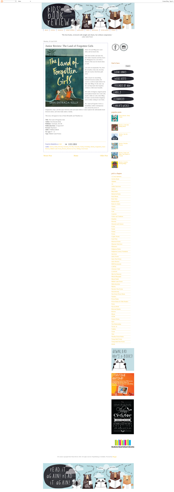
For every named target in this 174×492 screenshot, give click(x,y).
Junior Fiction (115, 256)
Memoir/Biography (116, 276)
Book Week (114, 199)
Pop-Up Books (115, 306)
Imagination (98, 146)
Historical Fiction (115, 241)
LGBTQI (113, 266)
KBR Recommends (116, 264)
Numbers (113, 296)
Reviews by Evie (71, 148)
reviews (53, 30)
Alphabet (113, 181)
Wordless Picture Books (117, 336)
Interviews (114, 254)
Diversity (60, 146)
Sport (112, 321)
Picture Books (115, 299)
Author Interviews (116, 186)
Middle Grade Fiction (55, 148)
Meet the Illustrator (116, 274)
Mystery (113, 286)
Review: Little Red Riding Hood (124, 125)
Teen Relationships (116, 324)
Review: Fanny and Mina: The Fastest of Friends (124, 154)
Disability (113, 219)
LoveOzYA (114, 271)
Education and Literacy (117, 224)
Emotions (66, 146)
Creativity (114, 214)
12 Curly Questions (116, 176)
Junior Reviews (115, 261)
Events (113, 226)
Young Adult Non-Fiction (118, 341)
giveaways (95, 30)
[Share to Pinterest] (76, 144)
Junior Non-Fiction (116, 259)
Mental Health (115, 279)
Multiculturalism (115, 284)
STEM (113, 316)
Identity (93, 146)
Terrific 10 (114, 326)
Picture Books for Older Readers (119, 301)
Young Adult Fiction (116, 339)
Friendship (87, 146)
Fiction (113, 234)
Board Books (114, 196)
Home (76, 156)
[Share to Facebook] (74, 144)
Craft (112, 211)
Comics (113, 209)
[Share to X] (72, 144)
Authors (113, 189)
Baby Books (114, 191)
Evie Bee (71, 146)
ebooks (113, 344)
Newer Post (48, 156)
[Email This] (69, 144)
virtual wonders (70, 30)
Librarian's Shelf (115, 269)
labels (88, 30)
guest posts (80, 30)
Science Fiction (115, 319)
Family (82, 146)
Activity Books (115, 179)
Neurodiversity (115, 291)
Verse (112, 334)
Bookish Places (115, 201)
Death (55, 146)
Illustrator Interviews (116, 244)
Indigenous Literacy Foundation (119, 251)
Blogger (115, 456)
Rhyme (113, 314)
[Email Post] (65, 144)
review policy (105, 30)
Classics (113, 206)
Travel (113, 331)
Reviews (64, 148)
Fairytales (76, 146)
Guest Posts (114, 239)
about (46, 30)
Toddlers (113, 329)
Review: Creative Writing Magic (123, 162)
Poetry (113, 304)
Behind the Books (116, 194)
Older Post (104, 156)
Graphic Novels (115, 236)
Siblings (78, 148)
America (51, 146)
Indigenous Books (116, 249)
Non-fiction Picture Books (118, 294)
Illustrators (114, 246)
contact (113, 30)
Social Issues (84, 148)
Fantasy (113, 231)
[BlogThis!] (71, 144)
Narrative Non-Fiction (117, 289)
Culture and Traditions (117, 216)
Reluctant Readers (116, 309)
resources (60, 30)
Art (112, 184)
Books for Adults (115, 204)
